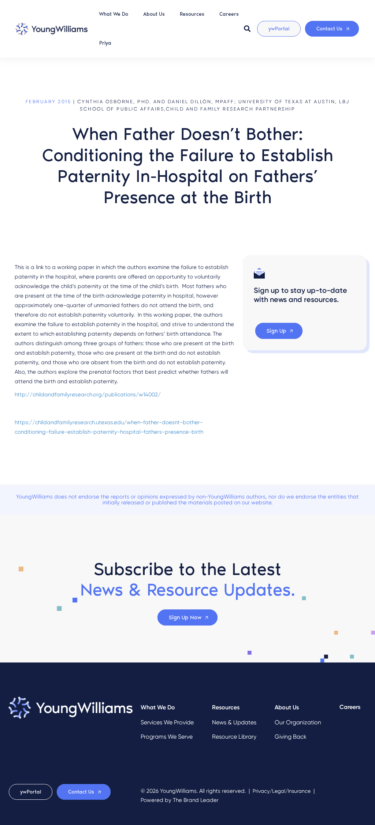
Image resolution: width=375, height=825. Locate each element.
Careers (229, 14)
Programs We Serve (167, 736)
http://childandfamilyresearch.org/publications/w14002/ (88, 394)
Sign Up (276, 331)
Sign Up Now (185, 617)
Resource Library (234, 736)
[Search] (247, 28)
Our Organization (298, 722)
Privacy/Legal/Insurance (282, 791)
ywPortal (278, 29)
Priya (105, 43)
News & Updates (234, 722)
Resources (192, 14)
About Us (154, 14)
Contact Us (329, 29)
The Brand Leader (196, 800)
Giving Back (291, 736)
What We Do (113, 14)
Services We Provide (167, 722)
